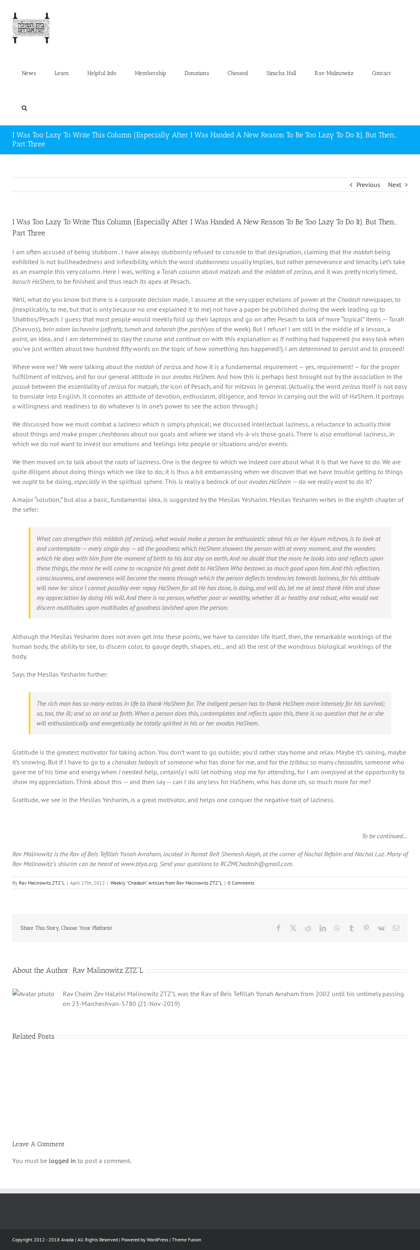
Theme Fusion (186, 1239)
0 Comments (241, 883)
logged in (62, 1160)
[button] (24, 108)
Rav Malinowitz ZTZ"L (42, 883)
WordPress (157, 1239)
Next (394, 184)
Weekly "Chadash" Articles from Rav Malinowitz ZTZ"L (166, 883)
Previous (368, 184)
